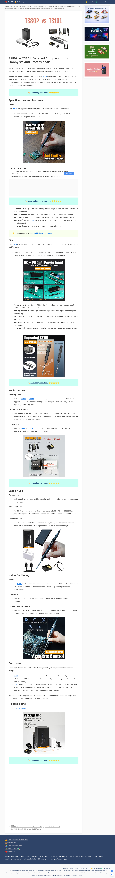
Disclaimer (65, 868)
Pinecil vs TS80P (20, 708)
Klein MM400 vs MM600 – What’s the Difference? (26, 829)
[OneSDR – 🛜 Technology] (6, 2)
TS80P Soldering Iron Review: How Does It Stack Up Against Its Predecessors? (35, 827)
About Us (107, 868)
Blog (12, 825)
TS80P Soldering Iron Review (40, 233)
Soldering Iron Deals (39, 92)
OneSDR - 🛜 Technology (16, 2)
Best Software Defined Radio (17, 840)
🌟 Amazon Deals (12, 849)
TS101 (14, 244)
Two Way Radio (84, 868)
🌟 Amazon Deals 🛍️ (91, 2)
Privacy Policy (74, 868)
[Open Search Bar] (105, 2)
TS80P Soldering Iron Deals (39, 201)
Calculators (11, 843)
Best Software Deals (14, 846)
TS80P (36, 76)
